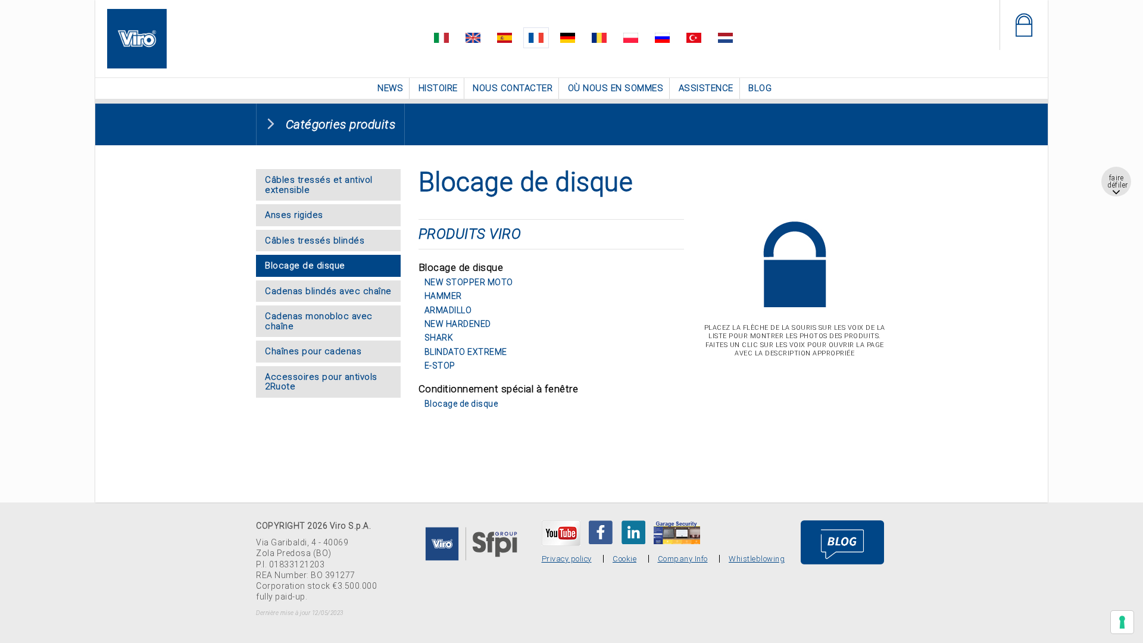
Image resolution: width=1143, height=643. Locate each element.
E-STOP (439, 364)
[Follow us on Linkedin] (633, 531)
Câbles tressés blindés (314, 239)
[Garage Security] (677, 531)
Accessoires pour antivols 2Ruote (321, 380)
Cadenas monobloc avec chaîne (319, 320)
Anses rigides (294, 213)
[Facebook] (601, 531)
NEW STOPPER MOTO (468, 281)
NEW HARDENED (457, 322)
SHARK (439, 336)
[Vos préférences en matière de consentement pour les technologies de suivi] (1122, 622)
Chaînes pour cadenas (313, 350)
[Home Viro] (137, 15)
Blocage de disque (305, 264)
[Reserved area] (1024, 25)
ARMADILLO (448, 309)
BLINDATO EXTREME (465, 350)
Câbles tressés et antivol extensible (319, 183)
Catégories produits (341, 123)
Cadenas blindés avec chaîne (328, 290)
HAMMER (443, 294)
